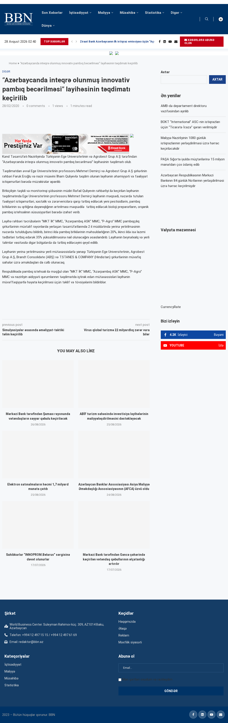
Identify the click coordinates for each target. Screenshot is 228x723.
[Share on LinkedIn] (62, 312)
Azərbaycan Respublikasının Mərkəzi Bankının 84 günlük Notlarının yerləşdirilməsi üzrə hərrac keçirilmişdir (192, 180)
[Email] (176, 41)
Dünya (47, 26)
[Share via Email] (102, 312)
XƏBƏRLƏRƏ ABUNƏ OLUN (199, 41)
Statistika (153, 13)
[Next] (76, 41)
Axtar (165, 72)
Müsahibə (127, 13)
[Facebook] (160, 41)
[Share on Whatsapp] (82, 312)
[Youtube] (170, 41)
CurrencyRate (171, 307)
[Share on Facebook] (42, 312)
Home (13, 63)
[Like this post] (31, 312)
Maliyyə (104, 13)
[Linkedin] (164, 41)
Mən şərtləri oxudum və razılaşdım (147, 679)
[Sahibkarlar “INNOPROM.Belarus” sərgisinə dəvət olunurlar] (38, 525)
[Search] (206, 19)
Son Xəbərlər (52, 13)
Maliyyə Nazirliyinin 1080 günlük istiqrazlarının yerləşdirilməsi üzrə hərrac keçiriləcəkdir (190, 143)
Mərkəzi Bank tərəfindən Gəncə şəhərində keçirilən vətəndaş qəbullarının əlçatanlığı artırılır (114, 559)
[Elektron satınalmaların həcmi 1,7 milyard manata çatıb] (38, 454)
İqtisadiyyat (78, 13)
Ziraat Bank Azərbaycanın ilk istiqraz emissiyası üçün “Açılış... (120, 41)
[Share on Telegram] (92, 312)
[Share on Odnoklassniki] (72, 312)
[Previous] (72, 41)
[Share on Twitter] (52, 312)
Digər (175, 13)
